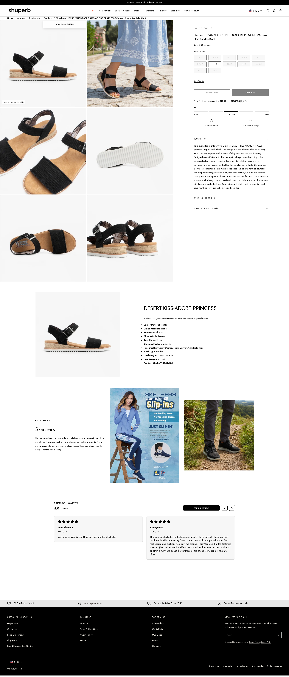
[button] (268, 11)
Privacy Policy (86, 634)
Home (10, 18)
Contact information (274, 666)
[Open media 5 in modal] (81, 200)
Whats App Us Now (93, 603)
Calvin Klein (157, 629)
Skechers (48, 18)
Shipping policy (258, 666)
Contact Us (12, 629)
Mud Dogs (157, 634)
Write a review (201, 508)
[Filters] (224, 508)
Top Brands (34, 18)
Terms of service (242, 666)
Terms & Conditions (89, 629)
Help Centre (13, 623)
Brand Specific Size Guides (20, 646)
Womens (21, 18)
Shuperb (18, 668)
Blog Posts (12, 640)
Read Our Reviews (15, 634)
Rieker (155, 640)
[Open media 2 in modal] (168, 25)
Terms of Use (254, 642)
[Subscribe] (278, 635)
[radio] (200, 57)
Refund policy (214, 666)
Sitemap (83, 640)
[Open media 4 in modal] (168, 113)
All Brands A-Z (159, 623)
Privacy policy (227, 666)
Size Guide (199, 80)
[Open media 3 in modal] (81, 113)
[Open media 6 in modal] (168, 200)
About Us (84, 623)
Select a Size (199, 51)
